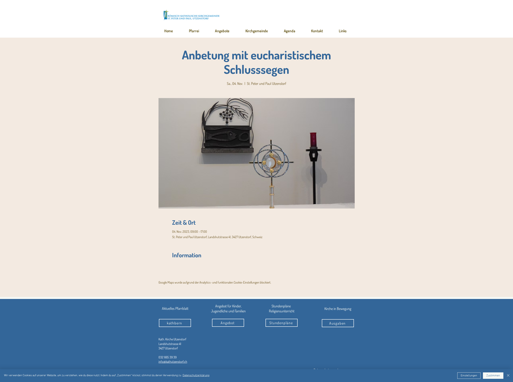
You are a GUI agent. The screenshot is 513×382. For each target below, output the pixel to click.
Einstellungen (469, 375)
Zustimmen (493, 375)
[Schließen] (508, 375)
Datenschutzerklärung (196, 375)
